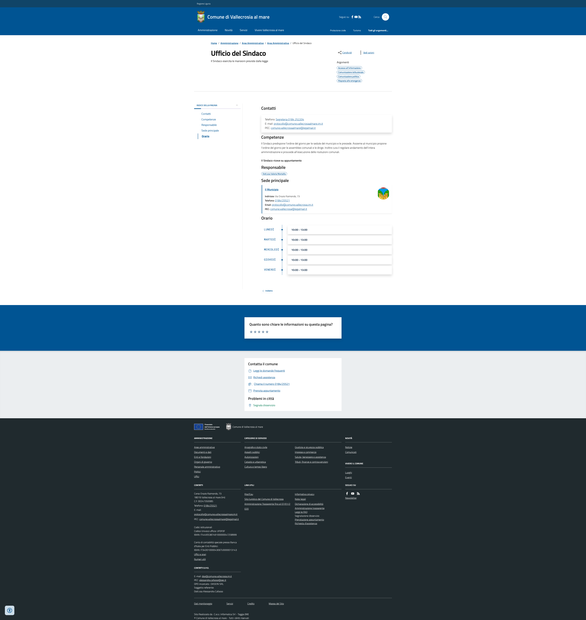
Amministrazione (207, 30)
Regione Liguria (203, 3)
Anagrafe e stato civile (255, 447)
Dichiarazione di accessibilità (309, 504)
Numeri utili (200, 559)
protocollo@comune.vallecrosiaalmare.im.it (298, 124)
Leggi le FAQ (301, 512)
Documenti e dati (202, 452)
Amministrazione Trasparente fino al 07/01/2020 (267, 506)
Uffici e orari (200, 554)
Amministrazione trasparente (309, 508)
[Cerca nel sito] (384, 17)
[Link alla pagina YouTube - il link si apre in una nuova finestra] (356, 17)
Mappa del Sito (276, 603)
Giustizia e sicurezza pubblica (309, 447)
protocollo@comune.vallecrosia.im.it (292, 205)
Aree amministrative (204, 447)
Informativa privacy (304, 494)
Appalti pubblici (252, 452)
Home (214, 43)
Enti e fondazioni (202, 457)
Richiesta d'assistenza (306, 523)
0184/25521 (282, 200)
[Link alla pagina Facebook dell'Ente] (347, 494)
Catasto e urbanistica (255, 462)
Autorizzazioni (251, 457)
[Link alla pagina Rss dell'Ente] (358, 494)
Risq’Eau (248, 494)
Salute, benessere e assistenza (310, 457)
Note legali (300, 499)
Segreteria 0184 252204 (290, 119)
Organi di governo (203, 462)
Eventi (348, 477)
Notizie (348, 447)
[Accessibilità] (9, 610)
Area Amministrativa (278, 43)
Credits (250, 603)
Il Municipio (272, 189)
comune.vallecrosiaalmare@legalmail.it (293, 128)
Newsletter (351, 498)
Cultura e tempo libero (255, 467)
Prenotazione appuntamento (309, 519)
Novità (228, 30)
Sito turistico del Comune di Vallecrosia (264, 499)
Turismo (357, 30)
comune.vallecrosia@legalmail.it (288, 209)
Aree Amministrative (253, 43)
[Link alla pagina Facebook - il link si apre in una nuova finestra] (352, 17)
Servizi (243, 30)
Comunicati (350, 452)
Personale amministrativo (207, 467)
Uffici (196, 476)
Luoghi (348, 472)
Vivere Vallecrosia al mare (269, 30)
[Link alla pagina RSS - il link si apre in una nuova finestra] (360, 17)
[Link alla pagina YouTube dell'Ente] (352, 494)
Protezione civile (338, 30)
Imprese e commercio (305, 452)
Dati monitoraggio (203, 603)
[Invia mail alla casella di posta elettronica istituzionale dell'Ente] (215, 514)
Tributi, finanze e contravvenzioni (311, 462)
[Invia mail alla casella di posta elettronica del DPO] (217, 576)
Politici (197, 471)
